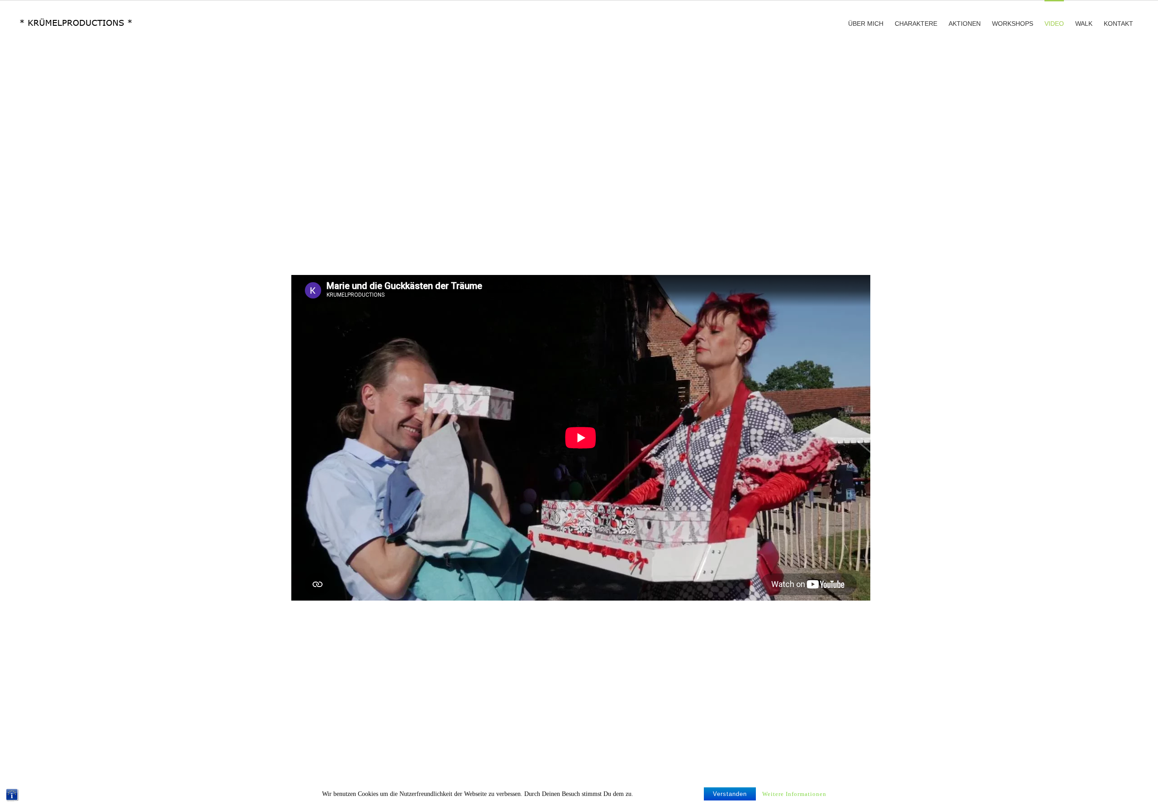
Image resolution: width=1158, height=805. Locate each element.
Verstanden (730, 794)
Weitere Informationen (794, 794)
